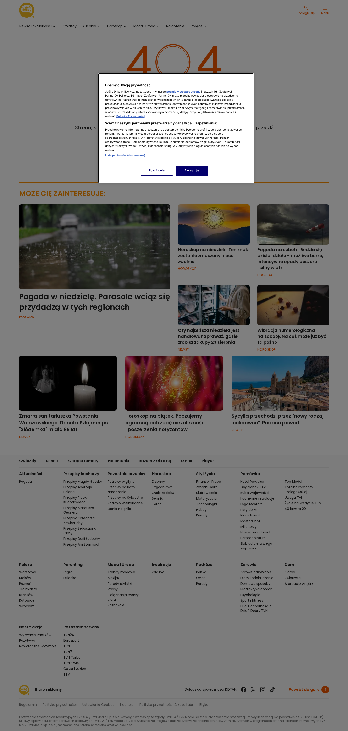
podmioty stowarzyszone (183, 91)
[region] (176, 128)
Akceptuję (191, 170)
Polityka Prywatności (130, 116)
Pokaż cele (157, 170)
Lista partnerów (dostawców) (125, 155)
